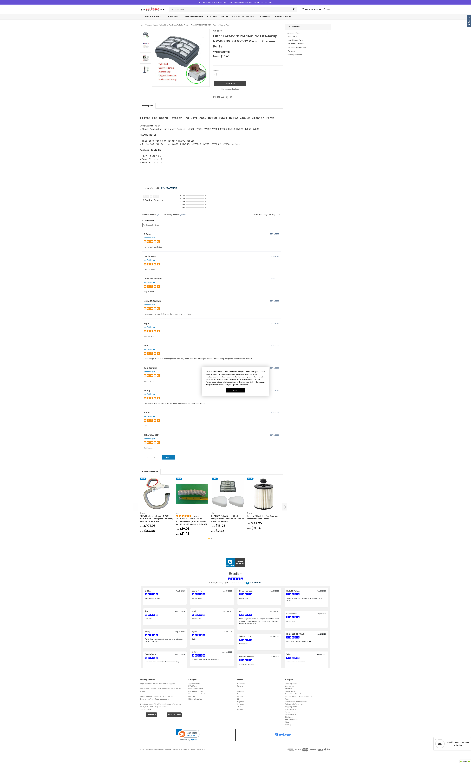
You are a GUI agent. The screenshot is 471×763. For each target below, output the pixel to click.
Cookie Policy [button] (254, 382)
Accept (235, 390)
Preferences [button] (244, 385)
